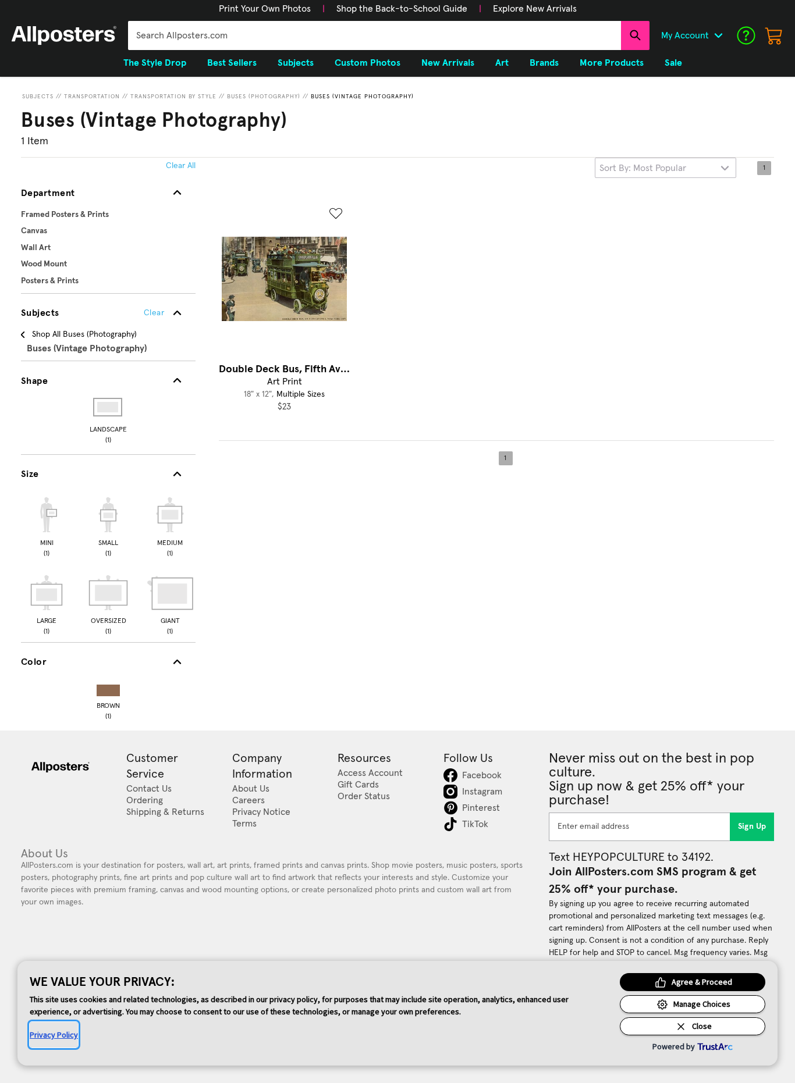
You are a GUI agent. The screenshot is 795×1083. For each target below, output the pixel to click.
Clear (154, 313)
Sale (673, 62)
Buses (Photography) (263, 96)
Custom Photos (367, 62)
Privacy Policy (54, 1034)
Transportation (92, 96)
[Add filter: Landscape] (108, 407)
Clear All (181, 166)
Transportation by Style (173, 96)
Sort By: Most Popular (642, 168)
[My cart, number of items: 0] (774, 35)
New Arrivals (447, 62)
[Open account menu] (718, 35)
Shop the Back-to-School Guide (401, 8)
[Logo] (64, 35)
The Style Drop (154, 62)
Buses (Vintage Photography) (362, 96)
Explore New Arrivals (535, 8)
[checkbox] (46, 525)
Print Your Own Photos (265, 8)
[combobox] (374, 35)
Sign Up (752, 826)
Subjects (38, 96)
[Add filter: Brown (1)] (108, 687)
